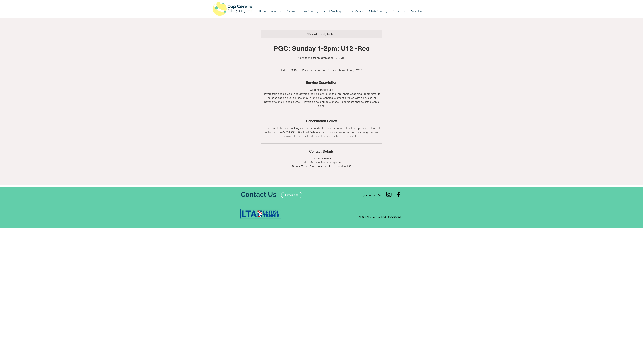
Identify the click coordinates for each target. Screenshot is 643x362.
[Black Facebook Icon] (398, 194)
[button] (291, 9)
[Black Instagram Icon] (388, 194)
